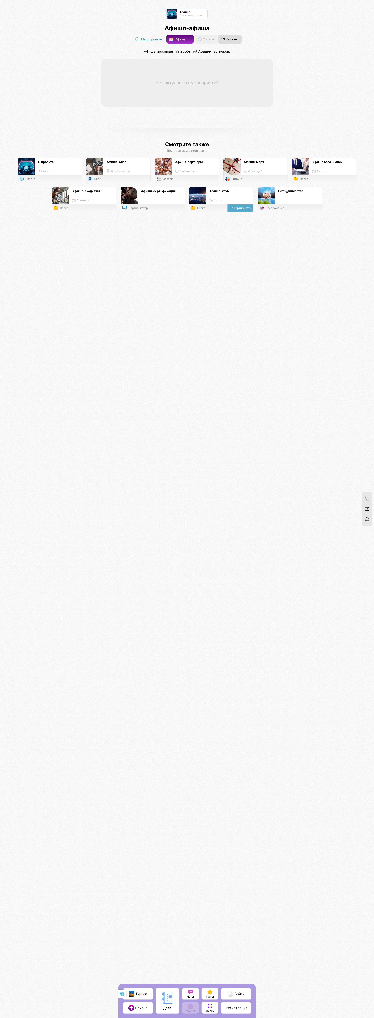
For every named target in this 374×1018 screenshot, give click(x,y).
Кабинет (232, 39)
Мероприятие (151, 39)
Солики (208, 39)
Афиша (182, 39)
